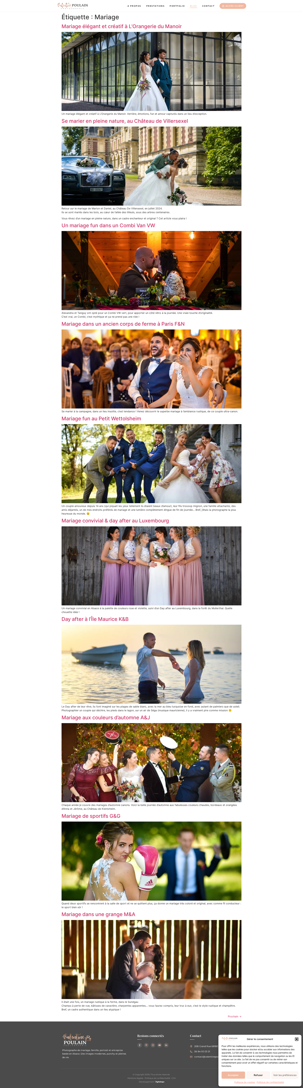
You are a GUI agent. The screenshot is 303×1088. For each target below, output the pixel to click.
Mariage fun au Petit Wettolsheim (101, 418)
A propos (134, 6)
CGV (174, 1078)
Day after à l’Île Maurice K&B (95, 619)
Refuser (258, 1075)
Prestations (155, 6)
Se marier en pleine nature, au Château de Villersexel (125, 121)
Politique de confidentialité (270, 1082)
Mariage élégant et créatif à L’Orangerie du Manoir (122, 26)
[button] (296, 1039)
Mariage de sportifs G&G (91, 816)
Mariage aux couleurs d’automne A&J (106, 717)
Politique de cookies (244, 1082)
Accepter (233, 1075)
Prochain (234, 1016)
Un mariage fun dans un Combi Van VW (108, 225)
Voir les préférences (285, 1075)
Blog (193, 6)
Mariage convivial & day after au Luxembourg (115, 521)
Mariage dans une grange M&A (98, 914)
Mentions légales (135, 1078)
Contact (208, 6)
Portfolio (177, 6)
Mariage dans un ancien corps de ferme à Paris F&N (123, 324)
